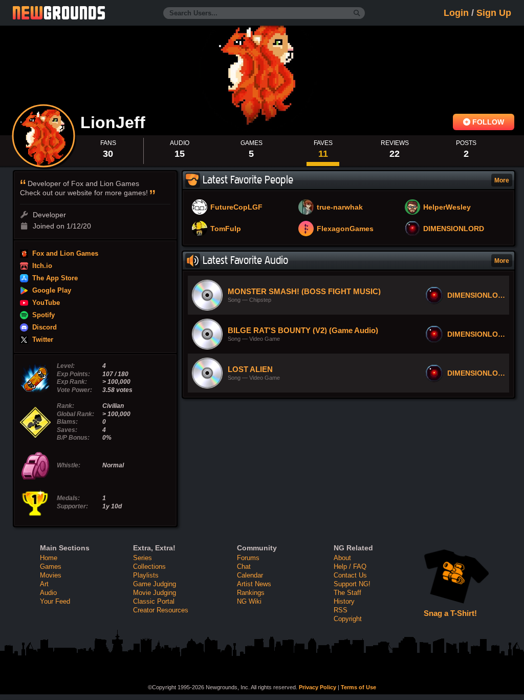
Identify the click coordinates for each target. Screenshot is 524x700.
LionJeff (115, 122)
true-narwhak (340, 207)
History (344, 601)
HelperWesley (447, 207)
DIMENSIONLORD (453, 229)
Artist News (254, 584)
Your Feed (55, 601)
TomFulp (225, 229)
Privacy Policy (317, 687)
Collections (149, 566)
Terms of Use (358, 687)
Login (456, 13)
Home (48, 558)
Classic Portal (153, 601)
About (342, 558)
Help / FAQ (350, 566)
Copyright (348, 619)
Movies (50, 575)
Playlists (146, 575)
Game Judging (154, 584)
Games (50, 566)
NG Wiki (249, 601)
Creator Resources (160, 610)
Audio (48, 592)
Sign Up (493, 13)
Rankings (251, 592)
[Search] (357, 13)
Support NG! (352, 584)
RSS (340, 610)
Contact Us (350, 575)
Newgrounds (59, 12)
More (501, 180)
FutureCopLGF (236, 207)
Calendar (250, 575)
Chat (244, 566)
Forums (248, 558)
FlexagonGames (345, 229)
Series (142, 558)
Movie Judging (154, 592)
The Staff (347, 592)
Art (44, 584)
